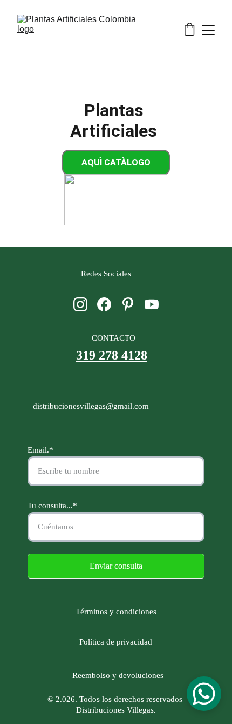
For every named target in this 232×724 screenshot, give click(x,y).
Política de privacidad (115, 641)
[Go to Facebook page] (104, 304)
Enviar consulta (116, 565)
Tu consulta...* (52, 505)
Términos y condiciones (118, 611)
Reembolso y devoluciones (115, 675)
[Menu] (208, 30)
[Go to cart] (189, 30)
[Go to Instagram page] (80, 304)
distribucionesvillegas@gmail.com (91, 406)
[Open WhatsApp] (204, 693)
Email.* (40, 450)
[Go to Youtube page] (152, 304)
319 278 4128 (111, 355)
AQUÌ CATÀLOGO (116, 162)
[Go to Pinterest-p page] (128, 304)
